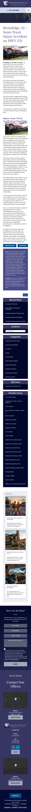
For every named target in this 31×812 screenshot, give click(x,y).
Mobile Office (15, 717)
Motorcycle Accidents (10, 365)
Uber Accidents (9, 435)
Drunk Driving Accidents (11, 345)
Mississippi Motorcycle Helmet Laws (14, 313)
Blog (15, 752)
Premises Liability (9, 475)
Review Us (15, 796)
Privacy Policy (23, 807)
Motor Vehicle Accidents (11, 361)
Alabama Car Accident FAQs (12, 447)
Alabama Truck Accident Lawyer (13, 439)
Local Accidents (13, 45)
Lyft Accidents (9, 431)
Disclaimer (7, 807)
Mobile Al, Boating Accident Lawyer (14, 467)
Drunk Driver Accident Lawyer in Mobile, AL (13, 401)
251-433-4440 (14, 10)
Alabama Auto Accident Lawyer (13, 443)
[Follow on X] (18, 747)
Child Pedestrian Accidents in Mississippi (12, 308)
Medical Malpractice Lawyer (12, 459)
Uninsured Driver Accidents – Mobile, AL (15, 411)
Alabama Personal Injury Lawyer (13, 455)
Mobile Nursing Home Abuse (12, 463)
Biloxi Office (15, 783)
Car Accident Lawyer (10, 397)
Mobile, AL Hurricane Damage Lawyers (15, 484)
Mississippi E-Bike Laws (11, 304)
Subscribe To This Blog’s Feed (13, 386)
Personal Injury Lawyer (11, 373)
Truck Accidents (9, 406)
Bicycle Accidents (9, 415)
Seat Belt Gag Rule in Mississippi (13, 317)
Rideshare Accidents (10, 427)
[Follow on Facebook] (13, 747)
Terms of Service (14, 659)
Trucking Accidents (10, 377)
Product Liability (9, 479)
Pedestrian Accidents (10, 369)
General (7, 353)
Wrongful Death (9, 471)
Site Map (14, 807)
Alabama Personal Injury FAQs (13, 451)
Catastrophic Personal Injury (12, 341)
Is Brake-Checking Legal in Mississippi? (15, 321)
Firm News (8, 349)
